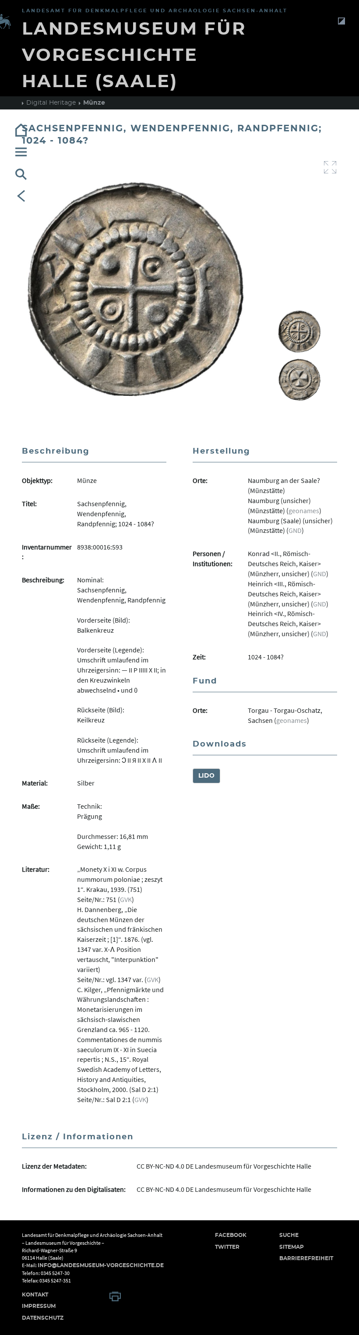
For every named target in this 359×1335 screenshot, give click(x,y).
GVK (126, 899)
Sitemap (291, 1247)
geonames (303, 510)
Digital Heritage (51, 103)
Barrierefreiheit (306, 1258)
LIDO (206, 776)
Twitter (227, 1247)
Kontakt (35, 1294)
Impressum (39, 1306)
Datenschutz (42, 1318)
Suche (289, 1235)
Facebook (230, 1235)
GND (295, 530)
